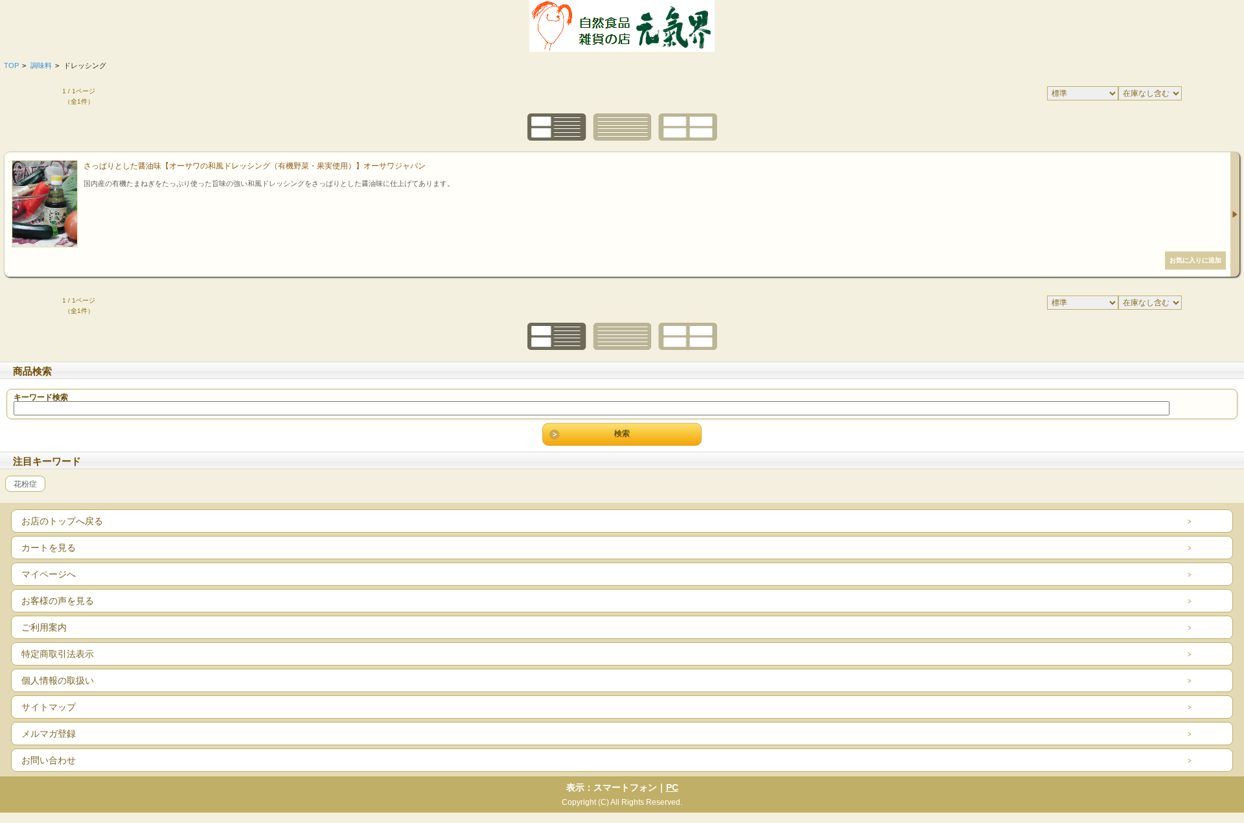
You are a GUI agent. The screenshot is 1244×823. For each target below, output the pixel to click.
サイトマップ (48, 707)
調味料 (41, 65)
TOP (11, 65)
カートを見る (48, 547)
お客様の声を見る (57, 601)
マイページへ (48, 574)
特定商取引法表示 (57, 654)
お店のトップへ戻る (62, 521)
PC (672, 787)
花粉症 (25, 484)
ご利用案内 (44, 627)
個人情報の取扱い (57, 680)
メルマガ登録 (48, 733)
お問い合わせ (48, 760)
